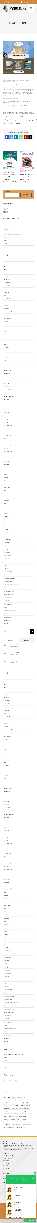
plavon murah (7, 552)
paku (5, 503)
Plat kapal (19, 1122)
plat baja (6, 529)
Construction (7, 373)
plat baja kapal (7, 536)
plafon (5, 519)
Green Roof (6, 399)
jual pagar (6, 428)
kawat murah (7, 461)
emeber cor (6, 383)
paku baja (6, 506)
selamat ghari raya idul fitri (10, 610)
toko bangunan (16, 1124)
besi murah (6, 350)
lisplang (5, 474)
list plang (6, 477)
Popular (10, 640)
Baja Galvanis (7, 298)
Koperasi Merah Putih (9, 471)
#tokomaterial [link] (22, 120)
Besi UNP (5, 209)
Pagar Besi (13, 1119)
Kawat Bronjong (22, 1113)
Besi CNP (6, 344)
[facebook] (21, 2)
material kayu (7, 484)
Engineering (6, 386)
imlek (5, 409)
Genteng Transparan (8, 396)
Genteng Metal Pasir (24, 1108)
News (5, 490)
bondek (5, 363)
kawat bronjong (7, 445)
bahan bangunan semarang (9, 1100)
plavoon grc (6, 558)
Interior (5, 415)
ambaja (5, 263)
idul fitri (5, 406)
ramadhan (6, 568)
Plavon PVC (5, 212)
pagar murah (6, 500)
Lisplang (5, 1116)
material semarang (22, 1116)
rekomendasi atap (8, 571)
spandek (25, 1122)
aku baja (6, 259)
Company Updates (8, 370)
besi (5, 334)
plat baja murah (7, 539)
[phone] (33, 2)
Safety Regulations (8, 604)
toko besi (5, 1127)
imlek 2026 (6, 412)
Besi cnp (5, 1105)
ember (5, 376)
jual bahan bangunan (8, 1113)
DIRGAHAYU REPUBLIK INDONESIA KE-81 (13, 207)
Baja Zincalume (7, 318)
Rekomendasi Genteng (9, 591)
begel (20, 1102)
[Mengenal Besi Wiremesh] (6, 644)
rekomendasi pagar (8, 597)
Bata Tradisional (7, 328)
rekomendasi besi (8, 581)
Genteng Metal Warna (8, 1111)
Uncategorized (7, 620)
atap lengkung (7, 272)
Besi (24, 1102)
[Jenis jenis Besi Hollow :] (6, 653)
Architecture (6, 266)
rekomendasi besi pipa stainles (11, 584)
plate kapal (13, 1122)
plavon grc (6, 549)
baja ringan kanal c (8, 311)
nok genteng (6, 1119)
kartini (15, 1113)
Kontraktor (6, 464)
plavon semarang (8, 555)
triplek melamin (7, 617)
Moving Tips (7, 487)
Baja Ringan (6, 308)
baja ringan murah (27, 1100)
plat (4, 526)
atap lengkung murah (9, 276)
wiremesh (6, 623)
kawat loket (6, 454)
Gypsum (5, 402)
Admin (5, 123)
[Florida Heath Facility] (6, 1082)
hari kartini (17, 1111)
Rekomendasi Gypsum (9, 594)
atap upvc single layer (9, 289)
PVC (5, 565)
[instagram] (24, 2)
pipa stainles (6, 516)
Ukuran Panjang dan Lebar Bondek (18, 661)
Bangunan (17, 123)
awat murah (6, 292)
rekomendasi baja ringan (9, 578)
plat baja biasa (7, 532)
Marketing (6, 480)
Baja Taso (6, 315)
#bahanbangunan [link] (14, 120)
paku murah (6, 510)
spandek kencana (7, 1124)
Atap (5, 269)
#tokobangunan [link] (6, 120)
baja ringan (6, 305)
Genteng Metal (7, 389)
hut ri (22, 1111)
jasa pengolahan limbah (9, 419)
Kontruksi (6, 467)
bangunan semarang (13, 1102)
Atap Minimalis (7, 279)
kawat (5, 438)
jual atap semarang (8, 425)
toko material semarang (21, 1127)
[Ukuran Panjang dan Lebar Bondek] (6, 661)
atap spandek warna (8, 285)
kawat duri (6, 448)
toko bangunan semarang (26, 1124)
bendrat (5, 331)
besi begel (6, 337)
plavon (5, 545)
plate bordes (6, 542)
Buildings (6, 367)
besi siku (11, 1105)
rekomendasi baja (8, 575)
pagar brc (6, 497)
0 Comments (13, 181)
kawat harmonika (8, 451)
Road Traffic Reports (8, 601)
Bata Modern (7, 324)
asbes (5, 1097)
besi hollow (6, 347)
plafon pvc (6, 523)
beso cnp (6, 357)
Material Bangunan (13, 1116)
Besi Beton (5, 211)
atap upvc (14, 1097)
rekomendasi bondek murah (10, 588)
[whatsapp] (30, 2)
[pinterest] (27, 2)
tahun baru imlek (8, 614)
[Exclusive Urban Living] (18, 1082)
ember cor (6, 380)
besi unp (6, 354)
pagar (5, 493)
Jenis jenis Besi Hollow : (15, 653)
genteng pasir (7, 393)
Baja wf (5, 1102)
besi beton (6, 341)
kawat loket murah (8, 458)
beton (5, 360)
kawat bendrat (7, 441)
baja (5, 295)
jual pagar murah (7, 432)
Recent (26, 640)
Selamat (5, 607)
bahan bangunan (21, 1097)
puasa (5, 562)
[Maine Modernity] (12, 1082)
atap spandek (7, 282)
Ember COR (5, 208)
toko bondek (11, 1127)
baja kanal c (6, 302)
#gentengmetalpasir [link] (30, 120)
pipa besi (6, 513)
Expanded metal (7, 1108)
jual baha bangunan (29, 1111)
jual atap (6, 422)
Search (8, 192)
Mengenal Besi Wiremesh (15, 644)
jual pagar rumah (7, 435)
